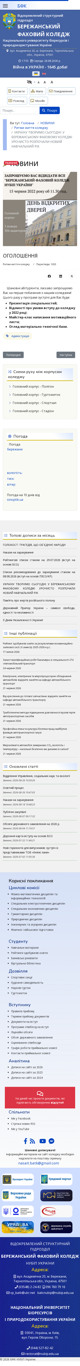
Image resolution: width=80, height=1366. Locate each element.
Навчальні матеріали (25, 947)
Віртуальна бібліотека (26, 963)
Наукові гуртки (20, 988)
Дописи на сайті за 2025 (27, 1072)
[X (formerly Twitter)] (72, 276)
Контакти (18, 91)
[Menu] (5, 6)
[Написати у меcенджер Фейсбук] (51, 1142)
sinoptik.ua (15, 499)
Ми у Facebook (20, 1118)
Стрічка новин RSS (23, 1124)
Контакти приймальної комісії (30, 1053)
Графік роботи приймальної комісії (34, 1048)
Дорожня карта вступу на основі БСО (28, 836)
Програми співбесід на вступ (30, 1027)
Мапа (39, 91)
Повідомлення (63, 91)
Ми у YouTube (20, 1129)
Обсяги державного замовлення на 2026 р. (31, 824)
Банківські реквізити (24, 958)
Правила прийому (22, 1011)
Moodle (40, 101)
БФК (21, 5)
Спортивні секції (21, 977)
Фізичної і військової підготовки (32, 930)
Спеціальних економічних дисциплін (34, 909)
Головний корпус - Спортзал (34, 403)
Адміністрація (20, 336)
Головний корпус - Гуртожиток (36, 394)
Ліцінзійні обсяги (22, 1032)
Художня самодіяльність (27, 982)
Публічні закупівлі (14, 812)
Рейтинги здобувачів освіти (29, 953)
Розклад (18, 101)
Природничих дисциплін (26, 919)
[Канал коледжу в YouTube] (42, 1142)
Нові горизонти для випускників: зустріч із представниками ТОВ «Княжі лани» (30, 850)
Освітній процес (13, 788)
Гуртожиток (19, 993)
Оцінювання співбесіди (26, 1042)
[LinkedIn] (60, 276)
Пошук (51, 110)
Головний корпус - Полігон (33, 386)
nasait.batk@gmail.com (38, 1163)
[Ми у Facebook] (25, 1142)
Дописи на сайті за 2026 (27, 1067)
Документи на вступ (24, 1021)
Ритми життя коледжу (16, 264)
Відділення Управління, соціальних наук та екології (36, 776)
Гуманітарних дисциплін (26, 914)
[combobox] (20, 110)
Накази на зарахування (18, 800)
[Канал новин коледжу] (32, 1142)
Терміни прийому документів (30, 1016)
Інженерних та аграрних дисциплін (33, 924)
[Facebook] (49, 276)
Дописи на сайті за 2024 (27, 1077)
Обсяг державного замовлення (32, 1037)
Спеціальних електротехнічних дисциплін (38, 903)
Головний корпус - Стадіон (33, 411)
